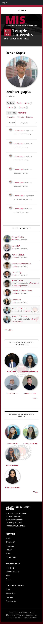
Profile (19, 103)
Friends (11, 107)
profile (14, 240)
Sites (27, 103)
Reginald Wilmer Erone (22, 291)
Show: (12, 123)
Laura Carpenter (30, 443)
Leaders (9, 597)
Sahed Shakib (18, 237)
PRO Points (11, 593)
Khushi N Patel (12, 465)
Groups (23, 107)
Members (10, 568)
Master (27, 311)
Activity (10, 103)
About (8, 538)
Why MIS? (10, 542)
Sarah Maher (11, 394)
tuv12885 (16, 246)
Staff (8, 553)
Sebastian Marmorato (21, 264)
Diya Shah (16, 300)
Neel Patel (11, 372)
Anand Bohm (17, 280)
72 (10, 330)
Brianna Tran (12, 443)
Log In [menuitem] (4, 3)
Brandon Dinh (30, 394)
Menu (23, 10)
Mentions (22, 113)
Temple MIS (21, 21)
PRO (8, 590)
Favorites (11, 117)
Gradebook (11, 601)
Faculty (9, 550)
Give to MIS (11, 557)
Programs (10, 546)
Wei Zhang (16, 272)
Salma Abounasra (12, 488)
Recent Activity (12, 572)
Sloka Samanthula (30, 372)
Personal (11, 113)
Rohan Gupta (18, 130)
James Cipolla (18, 255)
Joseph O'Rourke (19, 308)
